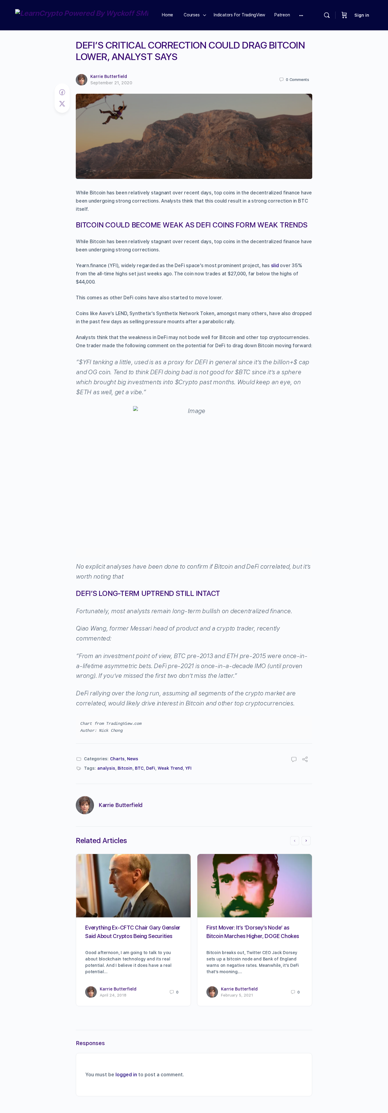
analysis (106, 768)
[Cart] (344, 15)
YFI (188, 768)
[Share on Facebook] (62, 92)
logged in (126, 1075)
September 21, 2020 (111, 82)
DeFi (150, 768)
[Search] (327, 15)
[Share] (305, 760)
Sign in (361, 15)
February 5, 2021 (237, 995)
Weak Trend (170, 768)
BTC (139, 768)
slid (275, 265)
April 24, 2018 (113, 995)
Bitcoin (125, 768)
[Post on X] (62, 104)
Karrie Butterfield (108, 76)
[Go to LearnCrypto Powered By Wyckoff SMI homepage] (81, 14)
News (132, 758)
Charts (117, 758)
